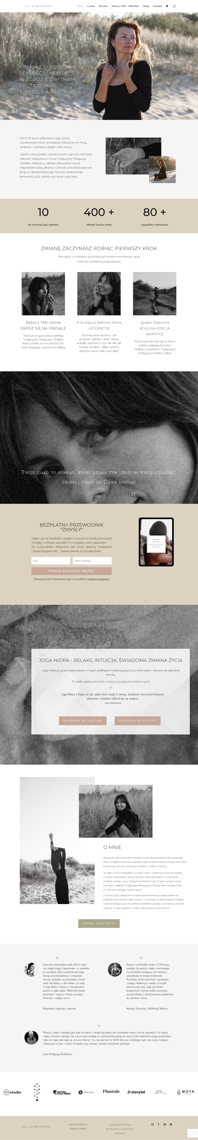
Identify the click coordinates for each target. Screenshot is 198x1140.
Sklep (146, 6)
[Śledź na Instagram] (152, 1124)
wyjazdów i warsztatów (154, 224)
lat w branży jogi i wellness (43, 224)
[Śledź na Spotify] (170, 1124)
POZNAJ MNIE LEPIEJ (99, 923)
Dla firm (103, 6)
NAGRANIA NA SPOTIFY (138, 720)
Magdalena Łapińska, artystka (59, 1008)
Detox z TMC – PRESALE (125, 6)
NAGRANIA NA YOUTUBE (83, 720)
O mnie (91, 6)
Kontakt (157, 6)
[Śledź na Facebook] (158, 1124)
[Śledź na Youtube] (164, 1124)
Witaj (80, 6)
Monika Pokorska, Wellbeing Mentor (147, 1008)
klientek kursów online (99, 224)
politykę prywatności (98, 579)
